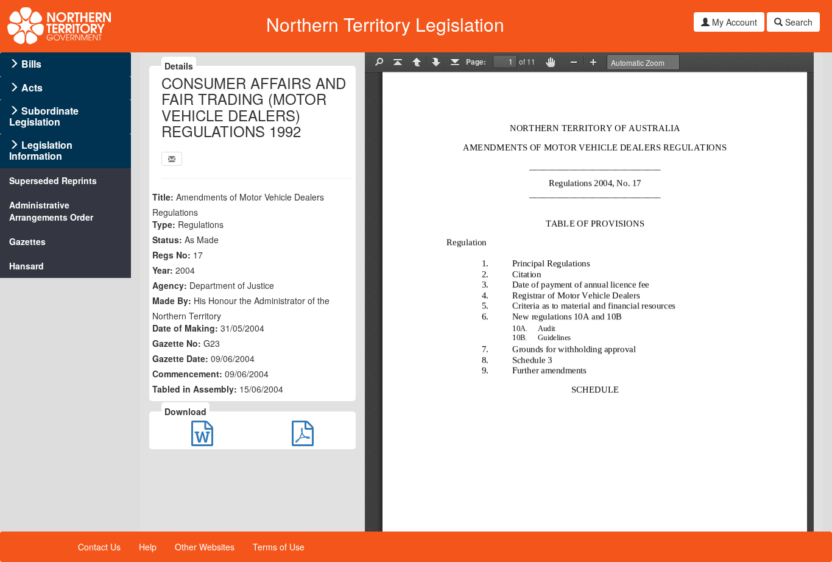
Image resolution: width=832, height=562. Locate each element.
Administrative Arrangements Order (51, 211)
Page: (476, 61)
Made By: (171, 300)
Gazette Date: (180, 358)
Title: (163, 197)
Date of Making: (185, 328)
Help (148, 547)
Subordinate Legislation (44, 116)
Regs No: (171, 255)
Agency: (169, 285)
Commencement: (187, 374)
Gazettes (27, 241)
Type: (163, 224)
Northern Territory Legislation (385, 24)
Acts (32, 87)
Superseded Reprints (53, 180)
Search (798, 22)
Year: (162, 270)
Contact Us (99, 547)
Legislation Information (40, 150)
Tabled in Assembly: (194, 389)
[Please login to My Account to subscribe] (171, 159)
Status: (167, 239)
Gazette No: (176, 343)
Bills (31, 64)
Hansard (26, 266)
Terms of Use (279, 547)
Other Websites (204, 547)
